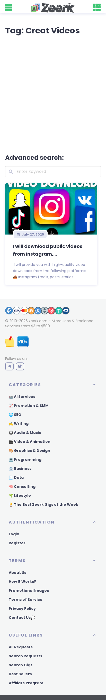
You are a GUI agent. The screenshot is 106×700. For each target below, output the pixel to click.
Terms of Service (25, 599)
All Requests (21, 647)
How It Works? (22, 581)
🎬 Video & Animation (29, 441)
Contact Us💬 (22, 617)
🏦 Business (20, 468)
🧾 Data (16, 477)
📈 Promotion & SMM (29, 405)
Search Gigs (20, 665)
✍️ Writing (19, 423)
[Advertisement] (53, 93)
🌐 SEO (15, 414)
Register (17, 543)
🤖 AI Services (22, 396)
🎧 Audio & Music (25, 432)
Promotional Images (29, 590)
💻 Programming (25, 459)
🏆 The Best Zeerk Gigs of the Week (43, 504)
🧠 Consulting (22, 486)
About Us (17, 572)
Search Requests (25, 656)
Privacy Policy (22, 608)
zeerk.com (38, 320)
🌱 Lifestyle (20, 495)
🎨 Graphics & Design (29, 450)
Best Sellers (20, 674)
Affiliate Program (26, 683)
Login (14, 534)
